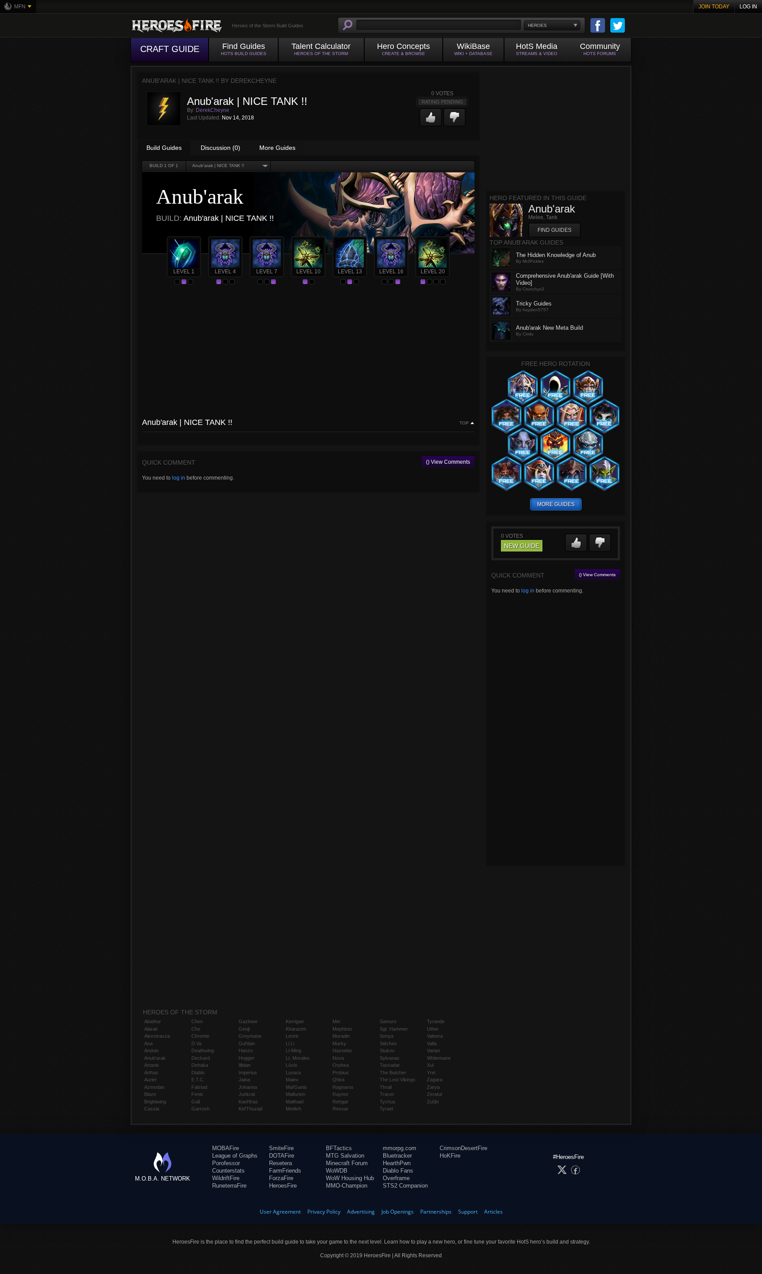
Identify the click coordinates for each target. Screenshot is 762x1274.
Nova (338, 1058)
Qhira (338, 1079)
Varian (433, 1050)
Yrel (431, 1072)
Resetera (280, 1163)
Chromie (200, 1036)
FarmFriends (285, 1170)
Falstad (199, 1087)
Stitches (388, 1043)
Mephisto (342, 1029)
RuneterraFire (229, 1185)
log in (178, 478)
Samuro (388, 1021)
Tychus (388, 1101)
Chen (197, 1021)
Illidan (244, 1065)
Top (464, 423)
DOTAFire (281, 1155)
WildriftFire (225, 1178)
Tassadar (390, 1065)
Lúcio (291, 1065)
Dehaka (199, 1065)
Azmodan (154, 1087)
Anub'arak (155, 1058)
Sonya (386, 1036)
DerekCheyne (212, 110)
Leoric (292, 1036)
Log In (748, 7)
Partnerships (436, 1211)
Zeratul (434, 1094)
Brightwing (155, 1101)
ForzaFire (281, 1178)
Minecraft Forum (347, 1163)
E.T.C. (198, 1079)
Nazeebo (342, 1050)
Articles (493, 1211)
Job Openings (397, 1211)
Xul (430, 1065)
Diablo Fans (398, 1170)
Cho (195, 1029)
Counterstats (228, 1170)
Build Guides (164, 147)
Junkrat (247, 1094)
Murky (339, 1043)
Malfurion (295, 1094)
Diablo (198, 1072)
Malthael (294, 1101)
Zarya (433, 1087)
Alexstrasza (157, 1036)
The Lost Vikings (397, 1079)
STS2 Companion (405, 1185)
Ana (148, 1043)
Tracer (387, 1094)
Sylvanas (390, 1058)
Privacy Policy (323, 1211)
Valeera (435, 1036)
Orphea (340, 1065)
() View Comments (448, 462)
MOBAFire (225, 1148)
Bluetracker (397, 1155)
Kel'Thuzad (250, 1108)
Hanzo (246, 1050)
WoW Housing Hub (350, 1178)
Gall (195, 1101)
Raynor (340, 1094)
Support (468, 1211)
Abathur (152, 1021)
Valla (432, 1043)
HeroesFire (283, 1185)
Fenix (197, 1094)
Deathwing (202, 1050)
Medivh (293, 1108)
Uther (433, 1029)
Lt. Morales (298, 1058)
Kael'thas (248, 1101)
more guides (556, 504)
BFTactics (339, 1148)
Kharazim (296, 1029)
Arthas (151, 1072)
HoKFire (450, 1155)
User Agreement (280, 1211)
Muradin (341, 1036)
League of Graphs (235, 1155)
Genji (244, 1029)
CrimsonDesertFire (463, 1148)
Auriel (150, 1079)
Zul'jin (433, 1101)
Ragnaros (343, 1087)
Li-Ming (293, 1050)
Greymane (250, 1036)
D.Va (196, 1043)
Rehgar (340, 1101)
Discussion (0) (220, 147)
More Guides (277, 147)
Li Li (290, 1043)
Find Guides (555, 230)
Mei (336, 1021)
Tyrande (435, 1021)
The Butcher (393, 1072)
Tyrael (386, 1108)
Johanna (248, 1087)
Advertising (361, 1211)
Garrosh (200, 1108)
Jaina (244, 1079)
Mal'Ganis (296, 1087)
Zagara (434, 1079)
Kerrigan (295, 1021)
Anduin (151, 1050)
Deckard (200, 1058)
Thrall (386, 1087)
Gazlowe (248, 1021)
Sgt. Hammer (394, 1029)
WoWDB (336, 1170)
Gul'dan (247, 1043)
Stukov (387, 1050)
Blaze (150, 1094)
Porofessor (226, 1163)
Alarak (151, 1029)
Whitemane (439, 1058)
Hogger (246, 1058)
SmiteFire (281, 1148)
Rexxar (340, 1108)
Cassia (151, 1108)
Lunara (293, 1072)
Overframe (396, 1178)
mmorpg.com (399, 1148)
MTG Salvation (345, 1155)
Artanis (151, 1065)
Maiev (292, 1079)
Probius (340, 1072)
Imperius (248, 1072)
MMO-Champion (346, 1185)
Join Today (713, 7)
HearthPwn (397, 1163)
